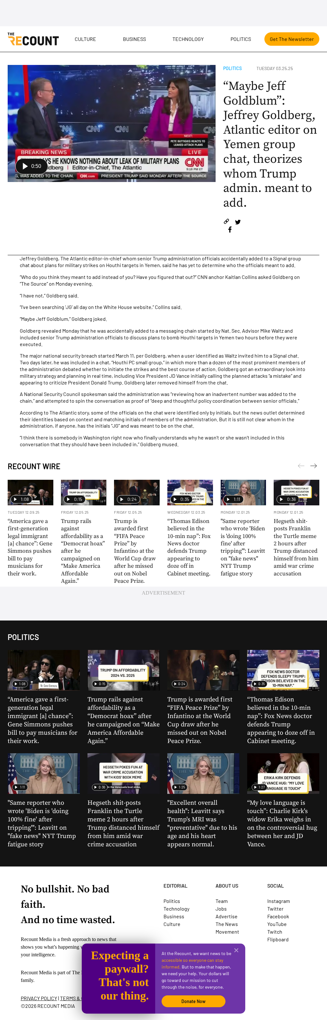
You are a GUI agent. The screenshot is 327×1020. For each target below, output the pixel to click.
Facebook (278, 916)
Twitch (274, 932)
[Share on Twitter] (238, 222)
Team (222, 901)
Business (134, 39)
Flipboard (278, 939)
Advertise (227, 916)
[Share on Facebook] (230, 230)
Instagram (278, 901)
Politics (241, 39)
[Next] (301, 467)
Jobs (221, 908)
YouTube (277, 924)
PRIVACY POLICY (39, 998)
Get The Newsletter (292, 39)
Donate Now (193, 1001)
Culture (85, 39)
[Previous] (313, 467)
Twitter (275, 908)
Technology (188, 39)
